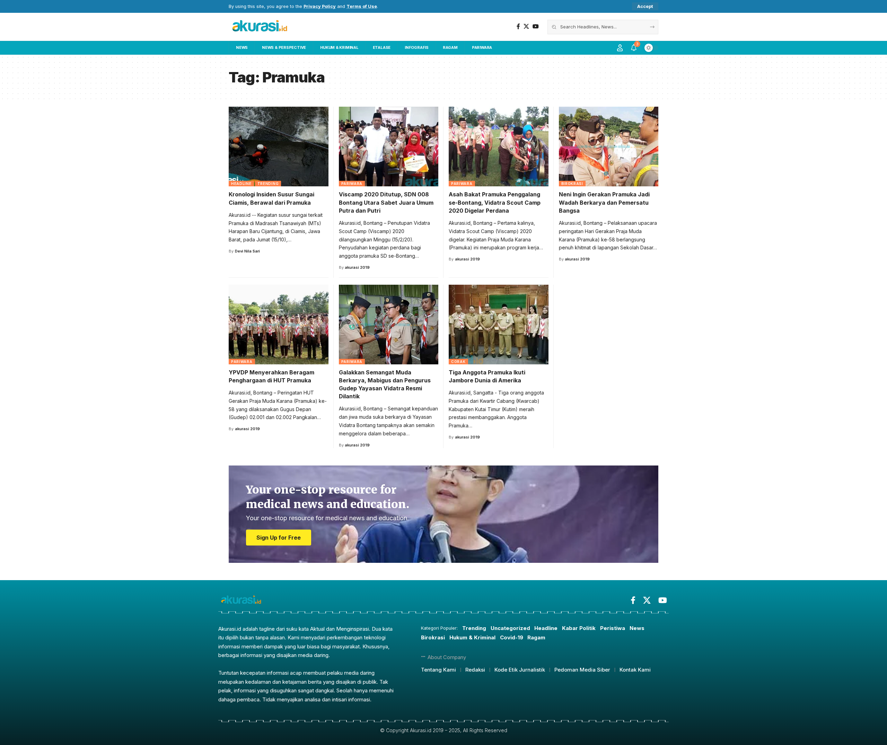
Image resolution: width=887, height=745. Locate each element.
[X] (526, 26)
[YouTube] (536, 26)
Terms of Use (361, 6)
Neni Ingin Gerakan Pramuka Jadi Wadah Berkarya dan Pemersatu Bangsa (604, 202)
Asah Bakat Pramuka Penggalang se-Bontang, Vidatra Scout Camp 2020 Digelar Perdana (495, 202)
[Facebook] (518, 26)
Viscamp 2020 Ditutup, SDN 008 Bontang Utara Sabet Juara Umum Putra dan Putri (386, 202)
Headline (241, 183)
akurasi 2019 (357, 267)
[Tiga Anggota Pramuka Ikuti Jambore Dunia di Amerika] (498, 324)
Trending (268, 183)
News (637, 628)
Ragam (536, 637)
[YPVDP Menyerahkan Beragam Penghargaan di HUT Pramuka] (278, 324)
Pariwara (352, 183)
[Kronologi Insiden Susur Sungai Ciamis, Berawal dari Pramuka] (278, 146)
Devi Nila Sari (247, 251)
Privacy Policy (320, 6)
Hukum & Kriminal (472, 637)
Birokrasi (572, 183)
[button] (645, 6)
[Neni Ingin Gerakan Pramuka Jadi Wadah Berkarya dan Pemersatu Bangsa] (609, 146)
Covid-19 (511, 637)
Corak (458, 362)
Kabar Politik (579, 628)
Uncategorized (510, 628)
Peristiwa (612, 628)
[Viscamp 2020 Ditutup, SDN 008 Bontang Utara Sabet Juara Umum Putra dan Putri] (389, 146)
